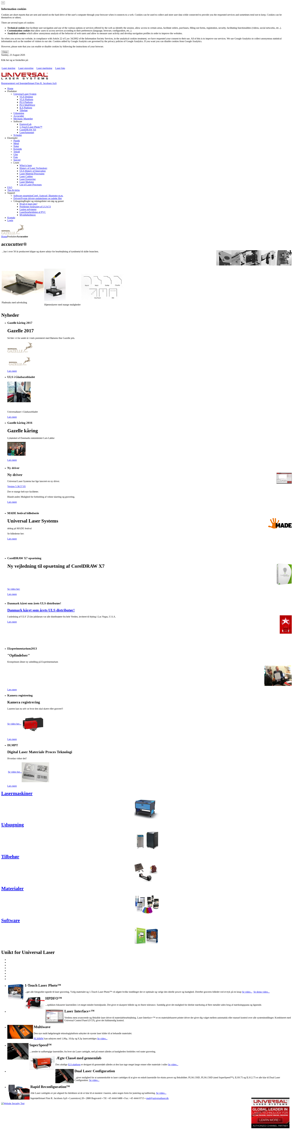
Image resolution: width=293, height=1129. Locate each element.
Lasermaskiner (17, 793)
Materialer (12, 888)
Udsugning (12, 824)
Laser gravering (25, 68)
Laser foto (60, 68)
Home (4, 236)
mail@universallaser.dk (157, 1098)
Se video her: (13, 589)
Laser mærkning (44, 68)
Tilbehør (10, 856)
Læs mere (12, 371)
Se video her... (14, 723)
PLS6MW (39, 1038)
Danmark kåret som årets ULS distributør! (41, 610)
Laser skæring (8, 68)
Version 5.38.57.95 (16, 486)
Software (10, 920)
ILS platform (74, 1064)
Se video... (247, 992)
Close (4, 52)
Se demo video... (261, 992)
